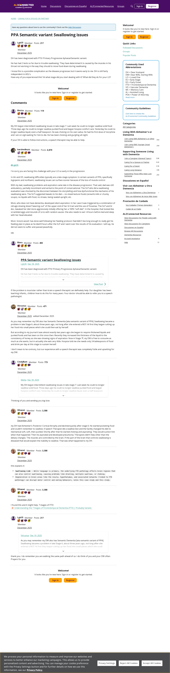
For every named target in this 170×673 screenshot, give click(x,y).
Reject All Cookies (129, 663)
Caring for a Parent (141, 166)
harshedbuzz (23, 149)
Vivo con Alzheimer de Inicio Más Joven (141, 196)
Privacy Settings (107, 663)
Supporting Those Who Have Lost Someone (141, 175)
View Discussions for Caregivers (137, 224)
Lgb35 (20, 42)
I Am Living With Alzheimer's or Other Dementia (141, 140)
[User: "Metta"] (13, 111)
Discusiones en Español (133, 227)
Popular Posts (129, 55)
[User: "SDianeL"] (13, 411)
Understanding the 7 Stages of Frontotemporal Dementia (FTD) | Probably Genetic (53, 508)
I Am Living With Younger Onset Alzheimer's (141, 145)
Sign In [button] (55, 98)
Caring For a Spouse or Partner (141, 162)
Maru (20, 242)
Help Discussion (74, 27)
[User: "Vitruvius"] (13, 306)
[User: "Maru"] (13, 243)
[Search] (132, 6)
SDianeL (21, 410)
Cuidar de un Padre (142, 209)
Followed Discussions (133, 47)
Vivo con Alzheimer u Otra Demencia (142, 192)
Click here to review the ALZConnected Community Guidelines (141, 114)
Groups (126, 51)
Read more (130, 97)
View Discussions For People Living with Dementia (140, 219)
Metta (20, 110)
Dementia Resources (132, 235)
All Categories (129, 127)
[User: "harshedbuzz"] (13, 150)
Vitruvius (21, 305)
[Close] (166, 662)
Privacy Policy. (35, 670)
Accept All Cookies (152, 663)
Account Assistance (141, 238)
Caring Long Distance (141, 170)
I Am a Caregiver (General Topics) (141, 158)
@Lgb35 (14, 165)
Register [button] (70, 98)
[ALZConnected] (23, 6)
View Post (98, 284)
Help (141, 242)
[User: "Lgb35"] (13, 43)
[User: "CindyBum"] (13, 362)
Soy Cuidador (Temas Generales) (142, 205)
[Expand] (63, 279)
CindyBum (22, 361)
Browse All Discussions (133, 231)
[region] (85, 662)
